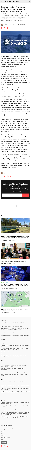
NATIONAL (3, 400)
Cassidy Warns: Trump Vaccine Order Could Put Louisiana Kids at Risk (15, 386)
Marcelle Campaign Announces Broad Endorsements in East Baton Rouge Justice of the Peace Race (14, 349)
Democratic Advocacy (5, 437)
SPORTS (2, 360)
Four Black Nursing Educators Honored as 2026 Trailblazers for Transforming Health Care (15, 382)
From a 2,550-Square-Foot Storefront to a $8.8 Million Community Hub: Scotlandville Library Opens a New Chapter (14, 323)
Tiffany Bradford (9, 24)
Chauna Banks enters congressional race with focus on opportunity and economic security (13, 352)
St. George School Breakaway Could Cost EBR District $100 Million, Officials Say (14, 332)
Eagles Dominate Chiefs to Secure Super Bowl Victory (13, 372)
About (2, 433)
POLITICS (3, 339)
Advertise (3, 435)
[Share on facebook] (2, 28)
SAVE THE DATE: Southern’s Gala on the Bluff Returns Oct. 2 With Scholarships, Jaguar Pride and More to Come (15, 329)
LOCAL (7, 282)
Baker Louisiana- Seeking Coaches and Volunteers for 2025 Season (14, 375)
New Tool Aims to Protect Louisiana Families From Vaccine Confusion (14, 395)
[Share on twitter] (4, 28)
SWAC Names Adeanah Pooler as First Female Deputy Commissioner (12, 369)
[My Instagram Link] (7, 446)
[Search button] (26, 1)
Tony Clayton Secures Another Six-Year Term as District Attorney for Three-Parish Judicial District (13, 356)
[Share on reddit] (7, 28)
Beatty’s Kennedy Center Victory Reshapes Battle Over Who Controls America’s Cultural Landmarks (14, 417)
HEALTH (2, 379)
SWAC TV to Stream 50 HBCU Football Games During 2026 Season (15, 362)
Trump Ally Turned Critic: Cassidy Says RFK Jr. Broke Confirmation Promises (12, 410)
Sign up (2, 431)
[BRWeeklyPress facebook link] (2, 446)
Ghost (23, 428)
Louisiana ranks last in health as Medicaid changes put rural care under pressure (15, 389)
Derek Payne (6, 312)
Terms (2, 439)
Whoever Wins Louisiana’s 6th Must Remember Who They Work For (15, 346)
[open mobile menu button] (2, 1)
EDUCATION (3, 282)
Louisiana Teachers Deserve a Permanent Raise (11, 326)
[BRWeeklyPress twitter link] (4, 446)
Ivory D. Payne (5, 240)
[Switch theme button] (29, 1)
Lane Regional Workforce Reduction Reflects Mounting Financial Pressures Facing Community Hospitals (15, 392)
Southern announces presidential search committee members (15, 335)
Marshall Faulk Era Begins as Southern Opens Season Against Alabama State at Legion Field (14, 366)
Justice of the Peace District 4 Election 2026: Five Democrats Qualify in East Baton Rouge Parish (15, 343)
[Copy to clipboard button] (10, 28)
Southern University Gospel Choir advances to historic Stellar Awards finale (15, 406)
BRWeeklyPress (4, 429)
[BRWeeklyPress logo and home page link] (12, 1)
